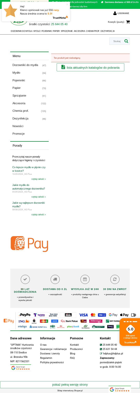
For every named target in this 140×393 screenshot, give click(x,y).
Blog (72, 353)
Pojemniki (18, 80)
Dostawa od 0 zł (55, 289)
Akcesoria (18, 103)
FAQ (72, 358)
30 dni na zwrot (115, 289)
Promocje (18, 133)
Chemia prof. (20, 110)
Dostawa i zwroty (50, 353)
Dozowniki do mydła (25, 65)
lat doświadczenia (25, 290)
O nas (43, 344)
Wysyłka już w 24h (85, 289)
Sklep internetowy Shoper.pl (70, 390)
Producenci (76, 349)
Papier (16, 88)
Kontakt (74, 344)
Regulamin (46, 358)
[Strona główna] (18, 22)
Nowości (17, 126)
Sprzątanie (19, 95)
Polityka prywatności (52, 362)
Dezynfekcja (20, 118)
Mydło (16, 72)
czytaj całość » (38, 179)
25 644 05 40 (110, 344)
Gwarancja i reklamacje (53, 349)
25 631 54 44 (110, 349)
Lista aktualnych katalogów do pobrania (93, 67)
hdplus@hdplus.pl (113, 353)
